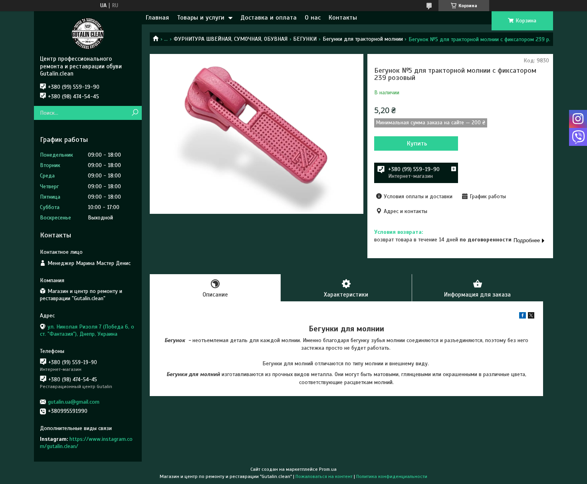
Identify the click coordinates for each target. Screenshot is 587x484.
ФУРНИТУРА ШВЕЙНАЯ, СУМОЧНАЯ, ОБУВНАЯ (231, 39)
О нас (313, 18)
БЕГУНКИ (305, 39)
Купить (417, 143)
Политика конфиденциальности (391, 476)
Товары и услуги (200, 18)
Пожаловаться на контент (324, 476)
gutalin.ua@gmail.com (73, 401)
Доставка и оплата (268, 18)
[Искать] (135, 113)
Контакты (343, 18)
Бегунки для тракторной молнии (363, 39)
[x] (531, 316)
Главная (157, 18)
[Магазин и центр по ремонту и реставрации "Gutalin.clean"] (88, 33)
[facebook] (522, 316)
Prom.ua (328, 469)
